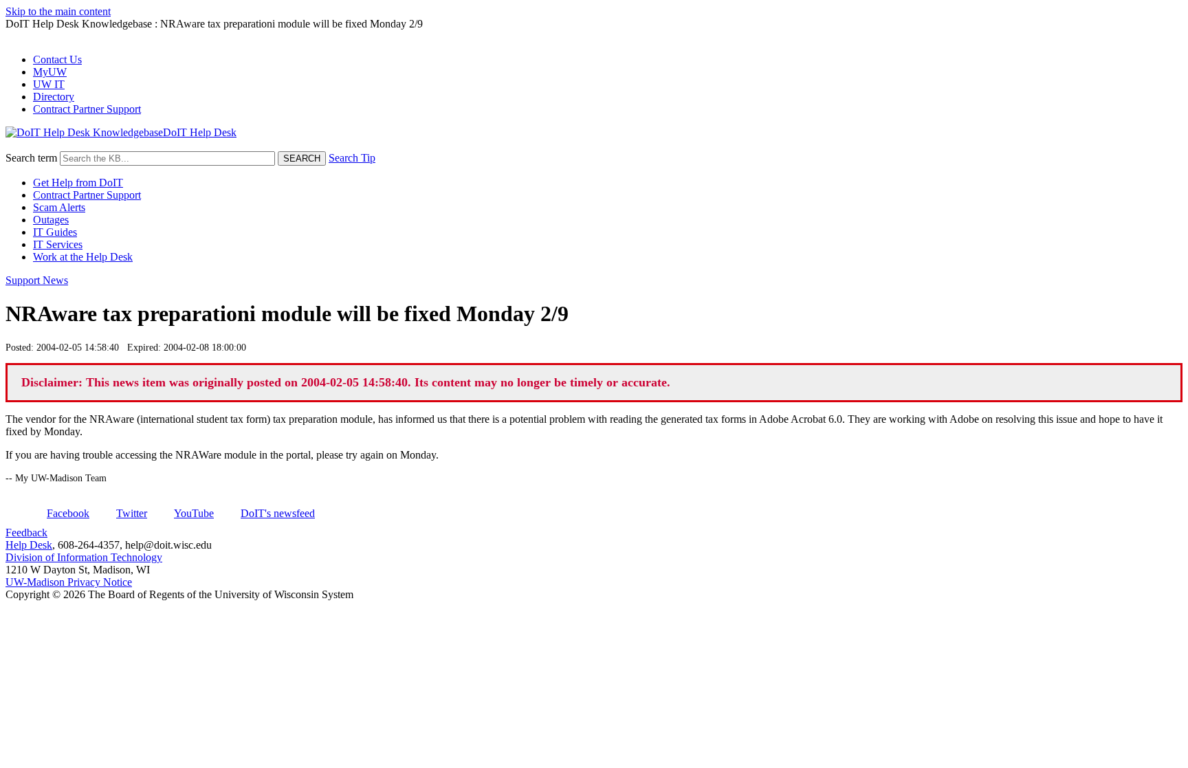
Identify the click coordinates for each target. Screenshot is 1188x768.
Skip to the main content (58, 11)
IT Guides (55, 232)
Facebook (68, 513)
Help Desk (29, 545)
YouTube (194, 513)
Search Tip (352, 158)
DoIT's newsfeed (278, 513)
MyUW (50, 72)
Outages (51, 220)
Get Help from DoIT (78, 182)
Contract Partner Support (87, 109)
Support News (37, 280)
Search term (31, 158)
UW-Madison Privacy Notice (69, 582)
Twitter (131, 513)
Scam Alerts (59, 207)
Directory (53, 96)
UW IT (49, 84)
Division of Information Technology (84, 557)
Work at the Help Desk (83, 257)
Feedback (26, 532)
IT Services (57, 244)
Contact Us (57, 59)
